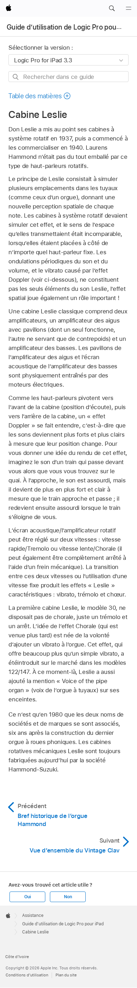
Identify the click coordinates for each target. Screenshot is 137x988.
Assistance (33, 915)
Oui (27, 896)
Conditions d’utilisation (27, 975)
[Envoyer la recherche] (16, 77)
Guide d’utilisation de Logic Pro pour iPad (70, 27)
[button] (111, 8)
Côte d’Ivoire (17, 956)
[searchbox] (68, 76)
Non (68, 896)
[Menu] (128, 8)
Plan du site (66, 975)
